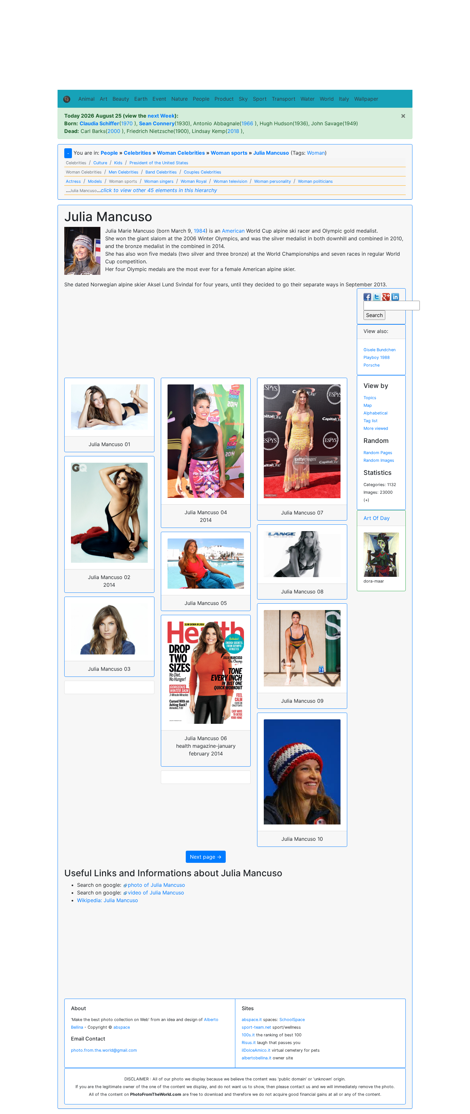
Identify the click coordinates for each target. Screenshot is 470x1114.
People (201, 99)
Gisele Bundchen (380, 349)
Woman (316, 153)
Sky (243, 99)
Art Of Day (377, 518)
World (327, 99)
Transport (283, 99)
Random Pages (378, 452)
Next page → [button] (206, 857)
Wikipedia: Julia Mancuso (107, 900)
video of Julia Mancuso (156, 892)
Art (103, 99)
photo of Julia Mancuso (156, 885)
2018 (233, 131)
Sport (260, 99)
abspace (122, 1027)
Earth (140, 99)
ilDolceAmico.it (256, 1050)
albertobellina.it (256, 1058)
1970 (127, 123)
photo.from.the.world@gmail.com (104, 1050)
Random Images (379, 460)
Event (159, 99)
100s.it (248, 1035)
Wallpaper (366, 99)
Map (368, 405)
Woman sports (229, 153)
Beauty (121, 99)
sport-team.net (256, 1027)
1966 (247, 123)
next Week (161, 115)
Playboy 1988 (377, 357)
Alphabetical (376, 413)
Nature (179, 99)
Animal (86, 99)
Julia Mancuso (271, 153)
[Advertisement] (235, 45)
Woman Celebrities (181, 153)
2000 (113, 131)
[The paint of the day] (381, 554)
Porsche (372, 365)
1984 (200, 231)
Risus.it (249, 1042)
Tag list (371, 420)
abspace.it (252, 1019)
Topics (370, 397)
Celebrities (137, 153)
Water (308, 99)
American (233, 231)
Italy (344, 99)
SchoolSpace (292, 1019)
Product (224, 99)
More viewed (376, 428)
